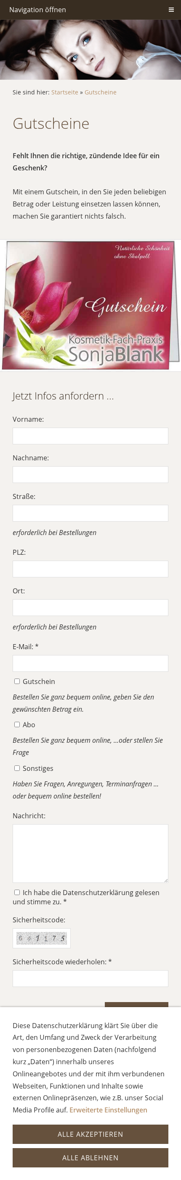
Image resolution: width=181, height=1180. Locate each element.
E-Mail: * (26, 646)
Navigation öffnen (37, 9)
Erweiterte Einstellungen (108, 1110)
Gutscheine (101, 92)
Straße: (24, 496)
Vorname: (28, 419)
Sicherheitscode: (39, 919)
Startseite (64, 92)
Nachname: (31, 457)
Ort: (19, 590)
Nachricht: (29, 815)
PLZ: (19, 552)
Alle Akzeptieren (90, 1134)
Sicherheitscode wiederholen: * (62, 961)
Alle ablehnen (90, 1157)
